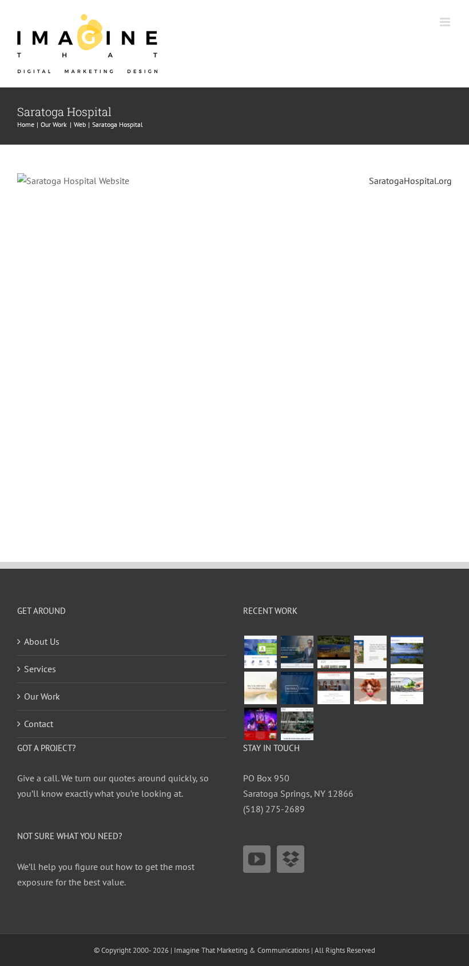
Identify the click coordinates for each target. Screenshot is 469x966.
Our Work (42, 696)
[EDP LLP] (333, 652)
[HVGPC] (406, 652)
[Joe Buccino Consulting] (297, 652)
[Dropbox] (290, 859)
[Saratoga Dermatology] (333, 688)
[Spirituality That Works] (260, 688)
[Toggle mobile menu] (446, 22)
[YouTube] (257, 859)
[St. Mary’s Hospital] (260, 652)
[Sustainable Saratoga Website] (406, 688)
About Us (41, 641)
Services (40, 668)
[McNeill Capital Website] (297, 688)
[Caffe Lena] (260, 724)
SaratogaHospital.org (410, 180)
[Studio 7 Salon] (370, 688)
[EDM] (297, 724)
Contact (38, 723)
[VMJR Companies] (370, 652)
